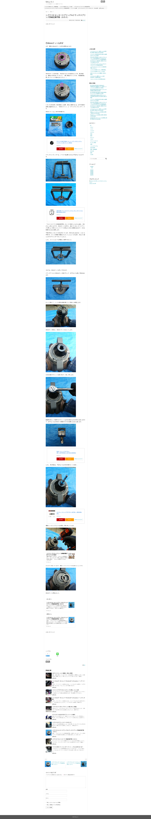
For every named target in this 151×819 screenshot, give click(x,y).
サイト (47, 798)
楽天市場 (60, 148)
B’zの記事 (96, 8)
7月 (92, 167)
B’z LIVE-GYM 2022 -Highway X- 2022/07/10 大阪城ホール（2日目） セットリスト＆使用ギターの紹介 (98, 86)
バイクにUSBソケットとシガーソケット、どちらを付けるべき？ (67, 746)
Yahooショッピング (78, 148)
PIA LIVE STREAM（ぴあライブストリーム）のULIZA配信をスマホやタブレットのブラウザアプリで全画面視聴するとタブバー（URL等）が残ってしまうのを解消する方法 (98, 60)
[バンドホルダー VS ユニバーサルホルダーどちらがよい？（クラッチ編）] (49, 700)
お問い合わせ (101, 8)
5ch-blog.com (48, 562)
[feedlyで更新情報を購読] (102, 2)
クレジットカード (94, 140)
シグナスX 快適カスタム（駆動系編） (52, 6)
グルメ (91, 127)
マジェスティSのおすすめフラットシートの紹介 (63, 714)
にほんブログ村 (92, 183)
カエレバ (60, 145)
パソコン (92, 130)
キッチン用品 (93, 142)
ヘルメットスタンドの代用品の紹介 (97, 79)
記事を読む (54, 678)
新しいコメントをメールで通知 (53, 802)
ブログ (91, 139)
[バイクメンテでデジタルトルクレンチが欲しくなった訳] (49, 692)
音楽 (91, 133)
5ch (84, 665)
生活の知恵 (92, 147)
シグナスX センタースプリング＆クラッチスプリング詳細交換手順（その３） (57, 603)
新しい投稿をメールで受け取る (53, 804)
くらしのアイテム (94, 145)
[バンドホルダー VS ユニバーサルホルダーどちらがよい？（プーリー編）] (49, 683)
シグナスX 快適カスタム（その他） (66, 6)
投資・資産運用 (93, 149)
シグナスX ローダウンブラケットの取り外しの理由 (64, 706)
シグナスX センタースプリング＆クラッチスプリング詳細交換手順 (57, 8)
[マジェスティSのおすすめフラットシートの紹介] (49, 717)
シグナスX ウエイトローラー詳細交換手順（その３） (65, 739)
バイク (83, 20)
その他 (91, 154)
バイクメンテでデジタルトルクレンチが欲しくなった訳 (65, 690)
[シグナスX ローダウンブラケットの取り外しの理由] (49, 709)
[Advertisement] (54, 32)
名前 (47, 789)
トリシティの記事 (73, 8)
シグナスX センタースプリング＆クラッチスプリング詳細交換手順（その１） (57, 618)
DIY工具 (92, 151)
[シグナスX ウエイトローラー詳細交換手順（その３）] (49, 741)
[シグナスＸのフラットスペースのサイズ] (49, 725)
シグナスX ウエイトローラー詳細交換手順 (82, 6)
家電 (91, 135)
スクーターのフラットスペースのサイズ (85, 8)
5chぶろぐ (50, 2)
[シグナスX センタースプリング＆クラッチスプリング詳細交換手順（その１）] (49, 733)
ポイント (92, 137)
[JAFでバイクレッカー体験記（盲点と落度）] (49, 676)
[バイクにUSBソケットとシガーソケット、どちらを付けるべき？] (49, 749)
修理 (91, 152)
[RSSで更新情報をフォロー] (104, 2)
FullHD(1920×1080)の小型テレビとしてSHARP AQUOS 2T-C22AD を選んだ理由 (98, 96)
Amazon (69, 148)
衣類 (91, 144)
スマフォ (92, 132)
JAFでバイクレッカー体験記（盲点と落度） (62, 673)
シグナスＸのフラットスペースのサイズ (61, 722)
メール (47, 793)
